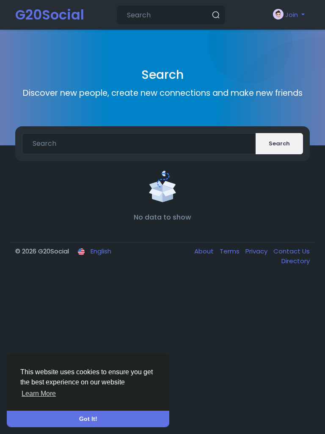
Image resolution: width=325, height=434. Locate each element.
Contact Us (291, 251)
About (204, 251)
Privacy (257, 251)
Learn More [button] (39, 393)
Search (279, 143)
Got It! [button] (88, 418)
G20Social (49, 14)
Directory (295, 260)
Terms (230, 251)
